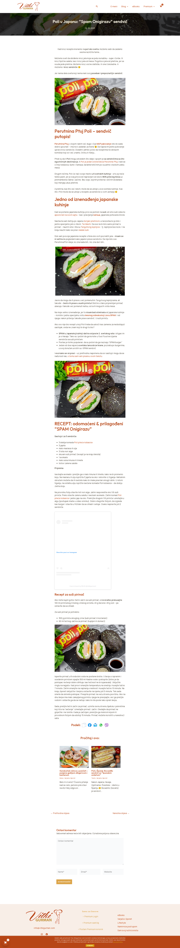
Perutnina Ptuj (62, 143)
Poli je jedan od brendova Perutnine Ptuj (99, 161)
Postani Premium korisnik (91, 929)
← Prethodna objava (60, 813)
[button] (97, 6)
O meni (113, 6)
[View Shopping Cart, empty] (161, 6)
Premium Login (91, 916)
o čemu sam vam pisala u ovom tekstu (85, 356)
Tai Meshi (86, 224)
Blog (123, 6)
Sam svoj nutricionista (128, 930)
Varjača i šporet (69, 778)
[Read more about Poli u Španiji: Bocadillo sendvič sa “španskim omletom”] (106, 756)
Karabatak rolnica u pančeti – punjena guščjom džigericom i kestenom (74, 772)
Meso (62, 778)
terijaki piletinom (92, 221)
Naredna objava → (121, 813)
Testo (93, 778)
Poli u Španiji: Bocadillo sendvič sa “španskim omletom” (102, 772)
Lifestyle (122, 922)
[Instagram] (42, 934)
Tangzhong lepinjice (90, 227)
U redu (90, 945)
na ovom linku (118, 942)
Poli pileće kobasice (83, 442)
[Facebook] (47, 934)
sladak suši (84, 230)
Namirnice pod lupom (127, 926)
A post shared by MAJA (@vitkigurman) (83, 586)
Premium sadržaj (91, 922)
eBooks (135, 6)
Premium (148, 6)
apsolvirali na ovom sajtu (66, 215)
